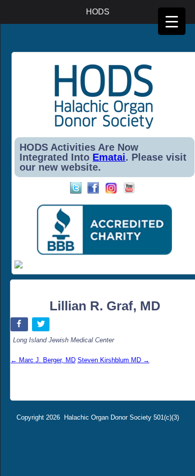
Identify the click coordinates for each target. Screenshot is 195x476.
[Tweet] (42, 326)
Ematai (109, 157)
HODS (98, 11)
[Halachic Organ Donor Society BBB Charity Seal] (104, 230)
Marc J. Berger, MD (43, 360)
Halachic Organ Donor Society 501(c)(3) (121, 417)
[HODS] (104, 127)
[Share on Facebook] (20, 326)
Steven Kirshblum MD (114, 360)
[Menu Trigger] (172, 21)
